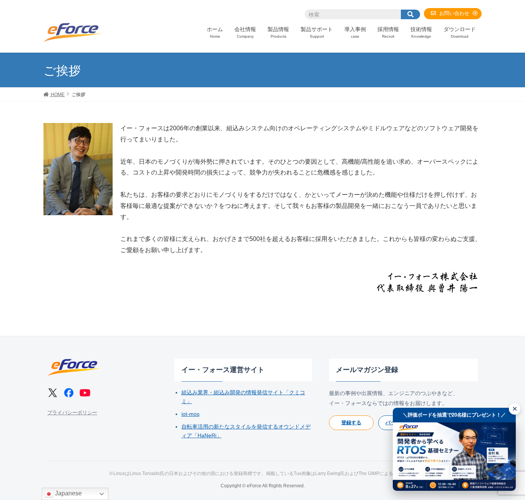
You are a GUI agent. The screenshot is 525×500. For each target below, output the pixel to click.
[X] (52, 392)
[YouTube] (85, 392)
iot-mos (190, 414)
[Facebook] (68, 392)
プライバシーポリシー (72, 412)
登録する (351, 422)
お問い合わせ (454, 13)
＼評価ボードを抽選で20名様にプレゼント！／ (454, 415)
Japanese (67, 493)
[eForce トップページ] (74, 367)
